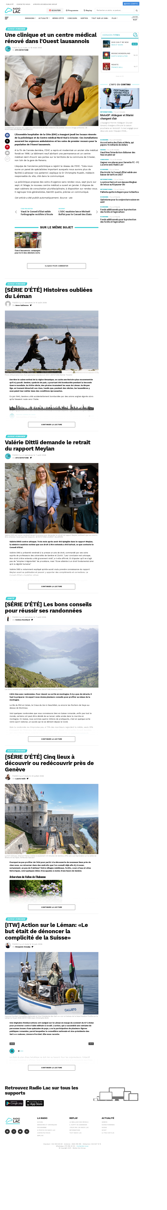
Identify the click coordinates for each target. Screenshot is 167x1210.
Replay (88, 10)
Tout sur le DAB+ (99, 18)
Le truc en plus (108, 1133)
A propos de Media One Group (45, 4)
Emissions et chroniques (47, 1125)
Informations (74, 1130)
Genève (104, 1122)
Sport (104, 1130)
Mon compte (131, 4)
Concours (72, 18)
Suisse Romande (108, 1125)
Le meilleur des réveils (78, 1122)
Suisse (104, 1127)
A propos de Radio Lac (46, 1130)
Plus (114, 18)
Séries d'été (58, 18)
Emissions (29, 18)
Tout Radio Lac (75, 1133)
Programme (72, 10)
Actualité (43, 18)
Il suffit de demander (78, 1125)
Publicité (10, 4)
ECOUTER (56, 10)
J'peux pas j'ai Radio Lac (79, 1127)
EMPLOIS (40, 1135)
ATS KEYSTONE (21, 50)
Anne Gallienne (22, 305)
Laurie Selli (20, 779)
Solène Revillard (22, 620)
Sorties (84, 18)
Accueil (40, 1122)
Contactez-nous (23, 4)
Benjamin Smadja (22, 947)
